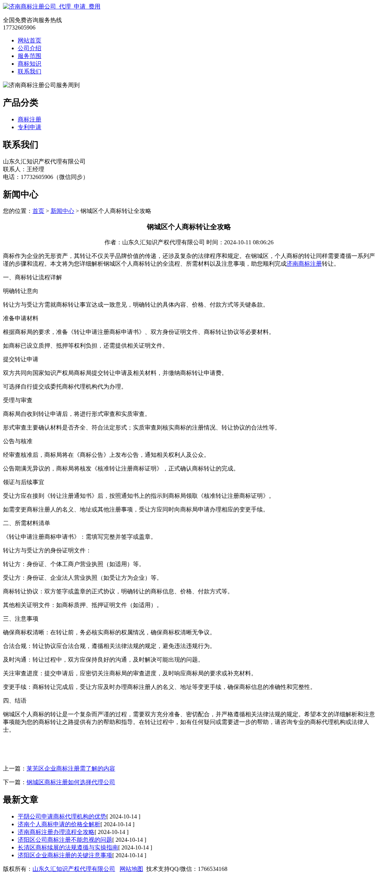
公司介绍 (29, 48)
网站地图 (131, 869)
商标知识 (29, 64)
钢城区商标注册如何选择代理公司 (71, 782)
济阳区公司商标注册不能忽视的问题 (65, 840)
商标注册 (29, 119)
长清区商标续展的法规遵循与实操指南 (68, 847)
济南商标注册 (304, 264)
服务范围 (29, 56)
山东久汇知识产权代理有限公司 (73, 869)
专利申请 (29, 127)
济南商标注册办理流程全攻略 (56, 832)
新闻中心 (62, 211)
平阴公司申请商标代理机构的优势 (62, 816)
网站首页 (29, 40)
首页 (38, 211)
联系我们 (29, 71)
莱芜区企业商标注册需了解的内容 (71, 768)
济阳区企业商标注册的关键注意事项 (65, 855)
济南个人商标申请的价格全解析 (59, 824)
